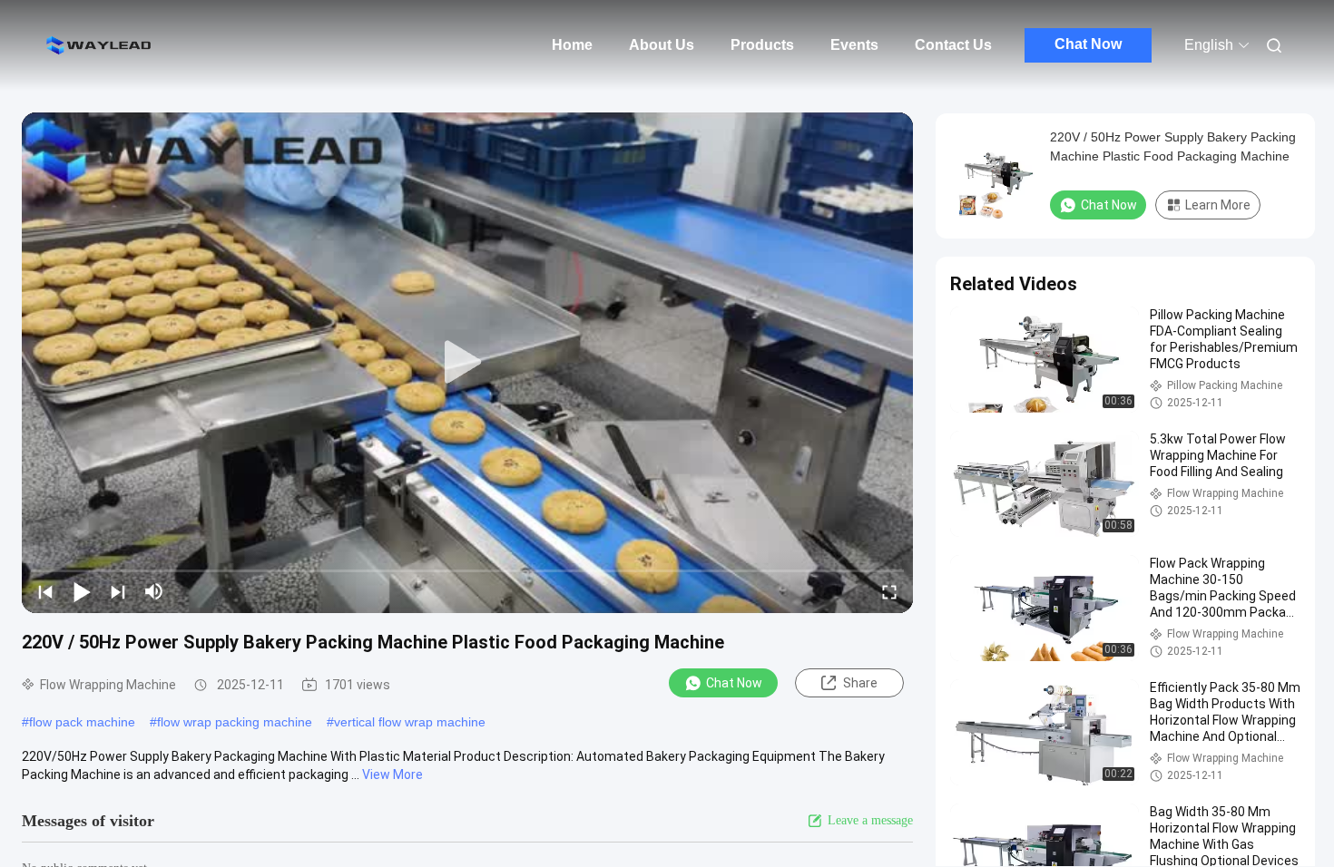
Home (572, 45)
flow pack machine (82, 722)
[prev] (45, 591)
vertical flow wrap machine (410, 722)
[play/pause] (82, 591)
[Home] (99, 45)
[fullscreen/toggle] (889, 591)
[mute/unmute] (154, 591)
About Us (661, 45)
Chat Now (1088, 44)
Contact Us (953, 45)
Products (762, 45)
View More (392, 774)
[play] (467, 362)
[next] (118, 591)
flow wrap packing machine (234, 722)
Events (854, 45)
